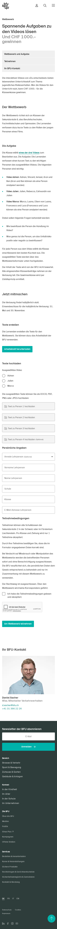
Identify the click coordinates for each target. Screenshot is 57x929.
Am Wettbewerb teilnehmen (18, 623)
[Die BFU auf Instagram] (12, 923)
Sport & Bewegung (11, 767)
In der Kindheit (9, 789)
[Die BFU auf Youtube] (17, 923)
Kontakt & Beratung (11, 882)
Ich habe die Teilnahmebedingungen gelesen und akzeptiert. (29, 595)
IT (13, 898)
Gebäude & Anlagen (12, 776)
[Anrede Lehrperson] (28, 457)
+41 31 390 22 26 (12, 708)
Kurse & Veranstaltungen (13, 861)
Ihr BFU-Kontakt (12, 68)
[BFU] (5, 6)
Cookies (18, 910)
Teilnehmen (10, 61)
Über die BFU (8, 816)
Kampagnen (7, 837)
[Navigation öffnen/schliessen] (53, 5)
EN (18, 898)
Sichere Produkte (9, 866)
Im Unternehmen (10, 803)
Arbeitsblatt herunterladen (17, 349)
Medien (5, 821)
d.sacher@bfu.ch (10, 705)
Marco (10, 385)
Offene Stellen (8, 842)
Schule (7, 489)
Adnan (10, 375)
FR (8, 898)
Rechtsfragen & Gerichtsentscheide (18, 872)
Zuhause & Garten (11, 771)
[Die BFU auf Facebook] (8, 923)
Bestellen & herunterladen (14, 856)
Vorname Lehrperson (14, 468)
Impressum (6, 913)
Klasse (7, 499)
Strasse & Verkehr (11, 762)
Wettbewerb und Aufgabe (16, 54)
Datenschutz (7, 910)
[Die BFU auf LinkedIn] (3, 923)
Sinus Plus (6, 831)
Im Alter (6, 794)
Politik (5, 826)
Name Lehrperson (13, 478)
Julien (10, 380)
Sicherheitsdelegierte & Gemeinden (18, 877)
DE (3, 898)
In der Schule (9, 798)
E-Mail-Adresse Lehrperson (17, 510)
